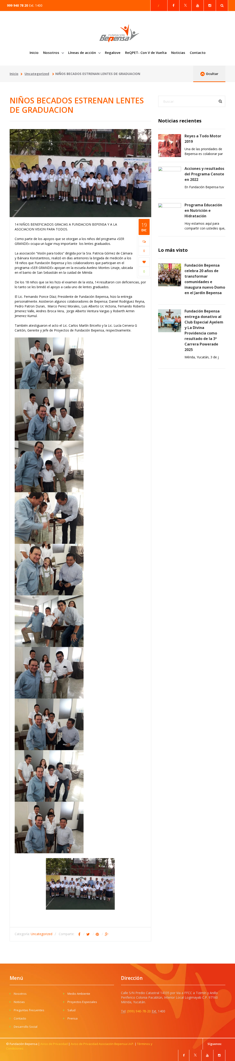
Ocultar (212, 74)
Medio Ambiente (78, 994)
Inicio (34, 52)
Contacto (198, 52)
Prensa (72, 1018)
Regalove (112, 52)
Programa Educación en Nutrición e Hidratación (203, 210)
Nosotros (51, 52)
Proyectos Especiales (82, 1002)
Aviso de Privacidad (54, 1044)
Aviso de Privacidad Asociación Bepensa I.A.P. (102, 1044)
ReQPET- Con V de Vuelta (146, 52)
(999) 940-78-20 (139, 1011)
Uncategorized (37, 74)
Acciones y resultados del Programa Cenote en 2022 (204, 174)
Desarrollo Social (25, 1027)
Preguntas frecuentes (29, 1010)
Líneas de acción (82, 52)
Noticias (178, 52)
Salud (71, 1010)
